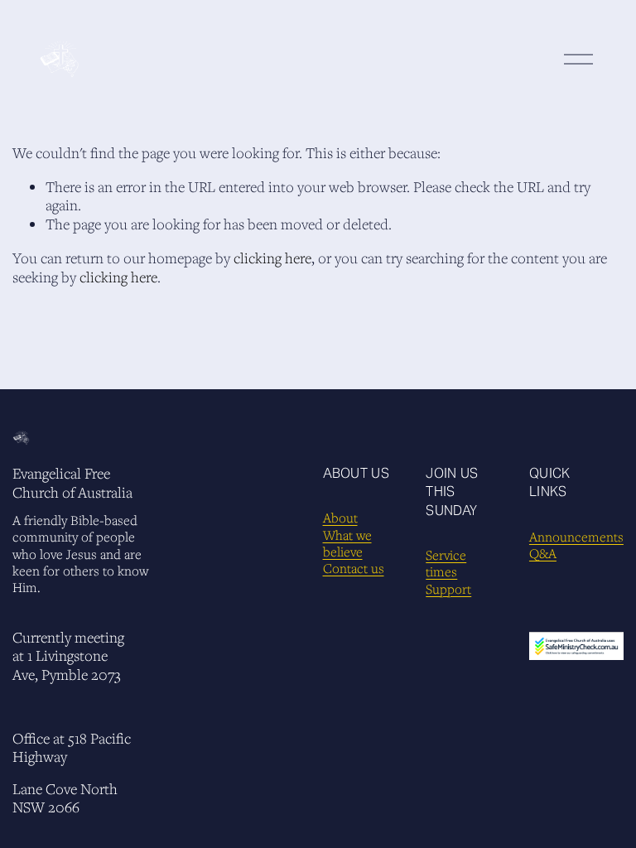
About (340, 517)
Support (448, 589)
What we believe (347, 543)
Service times (446, 563)
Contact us (353, 568)
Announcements (576, 536)
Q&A (542, 553)
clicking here (272, 257)
